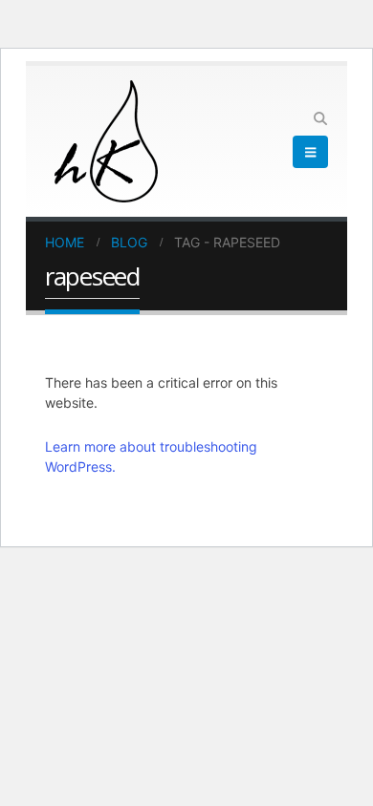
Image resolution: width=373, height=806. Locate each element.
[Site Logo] (106, 141)
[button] (320, 118)
